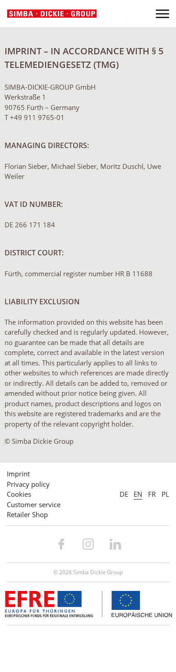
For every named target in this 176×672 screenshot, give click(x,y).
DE (124, 494)
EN (138, 494)
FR (152, 494)
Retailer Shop (27, 514)
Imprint (18, 473)
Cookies (19, 494)
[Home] (52, 14)
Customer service (33, 504)
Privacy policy (28, 484)
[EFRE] (88, 603)
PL (165, 494)
